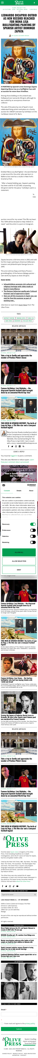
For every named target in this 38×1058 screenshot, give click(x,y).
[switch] (33, 530)
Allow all (19, 552)
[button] (35, 894)
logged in (14, 456)
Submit (19, 1029)
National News (22, 9)
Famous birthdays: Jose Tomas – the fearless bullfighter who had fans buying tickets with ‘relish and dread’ (16, 680)
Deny (19, 570)
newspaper (17, 321)
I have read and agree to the (19, 1023)
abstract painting (9, 318)
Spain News (23, 305)
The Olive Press (27, 321)
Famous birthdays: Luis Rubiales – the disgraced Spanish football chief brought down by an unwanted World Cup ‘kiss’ (17, 390)
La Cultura (7, 9)
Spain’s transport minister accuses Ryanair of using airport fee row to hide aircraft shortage (17, 948)
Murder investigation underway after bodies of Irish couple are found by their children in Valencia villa (17, 941)
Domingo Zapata (21, 318)
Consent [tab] (7, 490)
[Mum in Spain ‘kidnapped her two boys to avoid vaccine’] (19, 473)
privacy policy (30, 1023)
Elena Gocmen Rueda (21, 35)
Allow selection (19, 561)
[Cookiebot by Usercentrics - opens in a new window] (27, 485)
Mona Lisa (31, 318)
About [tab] (31, 490)
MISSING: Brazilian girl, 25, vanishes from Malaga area (18, 935)
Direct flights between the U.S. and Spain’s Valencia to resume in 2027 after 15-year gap (18, 929)
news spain (9, 321)
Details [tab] (19, 490)
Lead (13, 9)
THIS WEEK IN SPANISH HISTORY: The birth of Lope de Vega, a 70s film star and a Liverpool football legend (18, 425)
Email (4, 1010)
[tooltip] (8, 446)
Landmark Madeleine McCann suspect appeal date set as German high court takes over (18, 955)
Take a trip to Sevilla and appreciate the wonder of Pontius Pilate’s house (16, 356)
